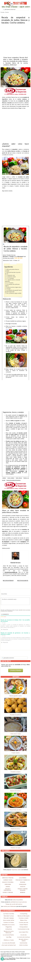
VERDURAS (8, 884)
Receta (7, 12)
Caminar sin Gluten (8, 922)
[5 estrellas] (21, 258)
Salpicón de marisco (15, 790)
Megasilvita (9, 926)
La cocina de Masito (8, 935)
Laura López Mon (23, 932)
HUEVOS (22, 886)
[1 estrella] (15, 258)
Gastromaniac (23, 943)
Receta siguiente (22, 580)
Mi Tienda (8, 7)
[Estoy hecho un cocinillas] (15, 4)
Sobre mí (22, 7)
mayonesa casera (16, 869)
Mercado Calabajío (9, 918)
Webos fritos (23, 920)
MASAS (8, 886)
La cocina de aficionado (8, 943)
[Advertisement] (15, 39)
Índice (3, 7)
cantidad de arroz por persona (18, 902)
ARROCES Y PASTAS (7, 877)
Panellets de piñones (15, 714)
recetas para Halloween (9, 906)
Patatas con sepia (15, 847)
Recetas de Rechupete (23, 916)
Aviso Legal (3, 951)
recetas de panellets (17, 899)
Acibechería (8, 929)
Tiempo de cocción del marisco (13, 904)
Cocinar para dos (23, 922)
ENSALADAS (22, 884)
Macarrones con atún (15, 809)
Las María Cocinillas (8, 913)
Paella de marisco (15, 828)
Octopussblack (24, 926)
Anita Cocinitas (23, 945)
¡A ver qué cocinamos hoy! (9, 945)
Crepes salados (16, 752)
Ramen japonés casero (16, 695)
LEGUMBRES (22, 877)
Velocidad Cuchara (9, 916)
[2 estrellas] (17, 258)
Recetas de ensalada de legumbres (13, 480)
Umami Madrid (24, 924)
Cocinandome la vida (23, 929)
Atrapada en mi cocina (8, 924)
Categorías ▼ (15, 7)
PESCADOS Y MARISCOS (23, 880)
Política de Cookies (10, 951)
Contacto (27, 7)
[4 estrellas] (20, 258)
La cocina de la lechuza (23, 937)
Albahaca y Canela (9, 940)
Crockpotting (23, 913)
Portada (2, 12)
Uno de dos (23, 935)
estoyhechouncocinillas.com (11, 572)
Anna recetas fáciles (8, 920)
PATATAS (22, 882)
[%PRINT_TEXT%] (3, 244)
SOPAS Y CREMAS (8, 892)
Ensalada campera (15, 771)
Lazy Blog (8, 937)
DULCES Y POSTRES (7, 882)
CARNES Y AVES (7, 880)
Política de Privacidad (20, 951)
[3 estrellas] (18, 258)
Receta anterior (8, 580)
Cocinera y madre (23, 918)
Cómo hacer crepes (15, 733)
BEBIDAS (22, 892)
